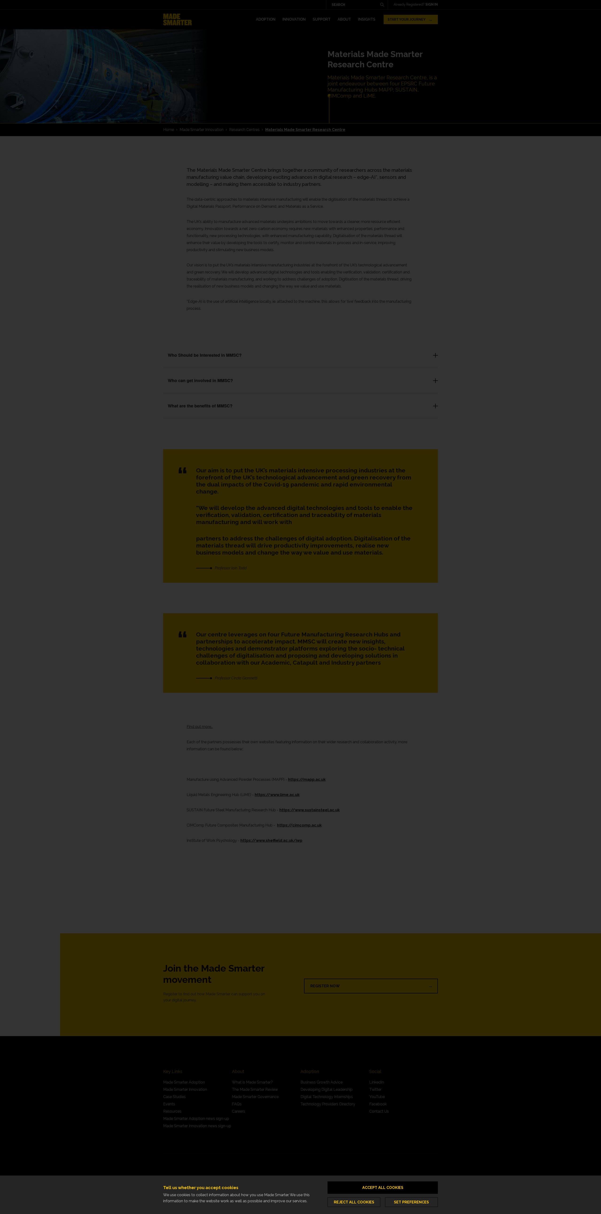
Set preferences (411, 1202)
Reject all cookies (354, 1202)
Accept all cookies (382, 1187)
